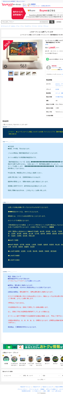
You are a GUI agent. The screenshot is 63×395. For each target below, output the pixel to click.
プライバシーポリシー (22, 389)
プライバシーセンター (34, 389)
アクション (46, 26)
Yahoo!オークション (25, 386)
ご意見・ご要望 (46, 391)
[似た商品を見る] (5, 66)
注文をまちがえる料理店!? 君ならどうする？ (14, 1)
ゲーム (22, 26)
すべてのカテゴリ (44, 21)
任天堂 (46, 44)
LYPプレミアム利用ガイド (52, 389)
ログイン (25, 5)
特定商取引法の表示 (26, 391)
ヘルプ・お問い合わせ (56, 391)
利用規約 (42, 389)
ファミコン (34, 26)
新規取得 (33, 4)
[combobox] (20, 21)
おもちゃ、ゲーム (15, 26)
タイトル (40, 26)
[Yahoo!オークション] (11, 4)
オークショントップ (5, 26)
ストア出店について (36, 391)
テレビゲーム (28, 26)
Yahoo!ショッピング (47, 386)
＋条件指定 (58, 21)
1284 (61, 69)
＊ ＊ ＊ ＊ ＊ (55, 67)
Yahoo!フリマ (36, 386)
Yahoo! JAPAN (59, 386)
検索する (51, 22)
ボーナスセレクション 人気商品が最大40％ (40, 5)
